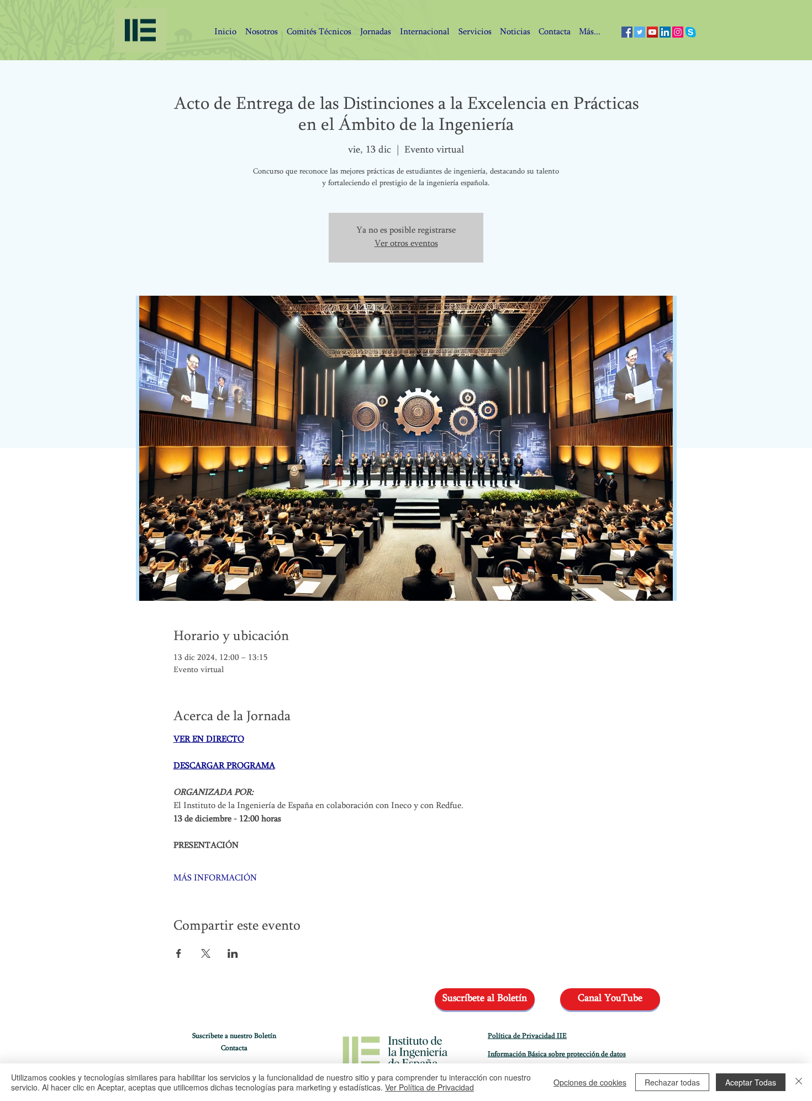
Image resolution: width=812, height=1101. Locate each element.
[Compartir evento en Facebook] (178, 953)
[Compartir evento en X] (206, 953)
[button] (554, 32)
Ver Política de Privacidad (429, 1087)
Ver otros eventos (406, 244)
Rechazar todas (672, 1082)
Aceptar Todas (750, 1082)
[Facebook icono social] (626, 32)
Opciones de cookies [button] (589, 1082)
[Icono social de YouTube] (652, 32)
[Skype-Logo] (690, 32)
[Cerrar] (798, 1082)
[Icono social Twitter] (639, 32)
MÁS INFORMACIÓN (215, 878)
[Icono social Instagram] (677, 32)
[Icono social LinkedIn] (665, 32)
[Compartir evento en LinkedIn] (233, 953)
